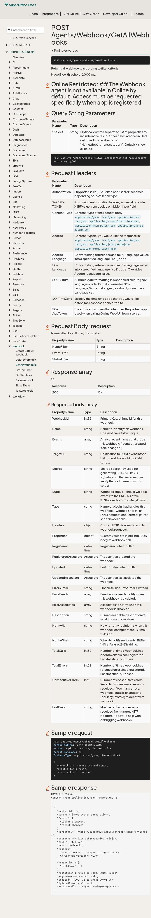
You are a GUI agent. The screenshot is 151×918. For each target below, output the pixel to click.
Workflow (19, 396)
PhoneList (19, 243)
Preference (20, 253)
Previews (18, 258)
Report (17, 279)
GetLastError (23, 370)
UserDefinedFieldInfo (26, 336)
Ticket (16, 315)
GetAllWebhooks (26, 364)
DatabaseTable (22, 139)
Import (17, 191)
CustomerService (23, 119)
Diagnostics (20, 145)
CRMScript (19, 114)
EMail (16, 160)
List (15, 201)
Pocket (17, 248)
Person (17, 238)
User (15, 330)
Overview (18, 57)
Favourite (18, 170)
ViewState (19, 341)
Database (19, 134)
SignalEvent (23, 385)
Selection (18, 299)
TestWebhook (24, 390)
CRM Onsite (91, 14)
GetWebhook (24, 375)
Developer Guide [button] (115, 14)
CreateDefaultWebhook (25, 352)
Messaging (19, 217)
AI (14, 62)
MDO (16, 212)
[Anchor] (49, 84)
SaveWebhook (25, 380)
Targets (17, 310)
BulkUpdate (20, 93)
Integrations (50, 14)
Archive (17, 72)
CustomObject (22, 124)
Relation (18, 274)
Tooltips (17, 325)
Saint (16, 289)
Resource (18, 284)
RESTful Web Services (23, 37)
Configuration (21, 103)
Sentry (17, 305)
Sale (15, 294)
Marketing (19, 207)
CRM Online (70, 14)
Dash (16, 129)
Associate (19, 77)
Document (19, 150)
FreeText (18, 186)
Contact (18, 108)
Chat (16, 98)
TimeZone (19, 320)
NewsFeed (19, 227)
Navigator (19, 222)
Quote (17, 268)
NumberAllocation (24, 232)
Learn (34, 14)
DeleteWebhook (26, 359)
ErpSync (18, 165)
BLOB (16, 88)
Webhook (19, 346)
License (17, 196)
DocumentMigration (25, 155)
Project (17, 263)
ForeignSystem (22, 181)
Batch (16, 83)
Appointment (21, 67)
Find (15, 176)
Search (139, 14)
